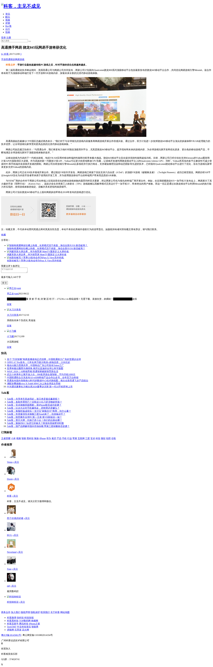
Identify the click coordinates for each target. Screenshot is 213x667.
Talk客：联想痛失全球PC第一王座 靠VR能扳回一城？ (34, 417)
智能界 (34, 626)
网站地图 (65, 612)
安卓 (92, 438)
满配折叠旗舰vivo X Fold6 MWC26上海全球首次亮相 (33, 383)
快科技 (20, 617)
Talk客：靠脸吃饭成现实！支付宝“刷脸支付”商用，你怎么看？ (39, 411)
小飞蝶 (10, 336)
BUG (9, 535)
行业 (69, 438)
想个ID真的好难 (15, 518)
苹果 (74, 438)
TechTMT (11, 626)
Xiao (9, 569)
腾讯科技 (23, 623)
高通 (8, 59)
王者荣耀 (5, 438)
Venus (10, 462)
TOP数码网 (25, 620)
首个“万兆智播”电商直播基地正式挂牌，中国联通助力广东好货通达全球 (44, 359)
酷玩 (7, 17)
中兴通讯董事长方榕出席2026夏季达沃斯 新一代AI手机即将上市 (40, 386)
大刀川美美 (13, 315)
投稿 (7, 32)
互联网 (81, 438)
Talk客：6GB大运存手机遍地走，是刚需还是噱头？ (33, 408)
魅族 (36, 438)
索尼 (54, 438)
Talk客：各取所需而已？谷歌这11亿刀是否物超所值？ (34, 402)
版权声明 (25, 612)
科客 (9, 496)
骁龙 (12, 59)
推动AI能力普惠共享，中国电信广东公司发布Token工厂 (35, 365)
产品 (59, 438)
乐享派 (17, 630)
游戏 (22, 59)
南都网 (34, 620)
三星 (87, 438)
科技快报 (29, 617)
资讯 (7, 14)
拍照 (108, 438)
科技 (98, 438)
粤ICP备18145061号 (11, 635)
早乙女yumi (13, 293)
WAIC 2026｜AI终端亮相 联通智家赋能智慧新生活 (32, 371)
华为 (48, 438)
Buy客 (8, 26)
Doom (10, 479)
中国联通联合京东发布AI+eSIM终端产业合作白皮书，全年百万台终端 (42, 377)
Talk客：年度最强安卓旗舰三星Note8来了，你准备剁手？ (36, 414)
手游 (3, 59)
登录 (3, 37)
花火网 (25, 630)
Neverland (12, 552)
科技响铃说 (13, 602)
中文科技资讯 (24, 626)
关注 (16, 462)
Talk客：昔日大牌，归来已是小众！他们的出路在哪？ (34, 420)
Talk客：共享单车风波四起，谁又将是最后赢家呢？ (33, 399)
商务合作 (5, 612)
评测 (7, 23)
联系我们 (45, 612)
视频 (7, 20)
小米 (13, 438)
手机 (64, 438)
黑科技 (30, 438)
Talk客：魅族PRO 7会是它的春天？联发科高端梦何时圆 (35, 423)
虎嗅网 (10, 630)
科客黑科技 (13, 620)
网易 (17, 59)
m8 (8, 586)
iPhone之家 (34, 623)
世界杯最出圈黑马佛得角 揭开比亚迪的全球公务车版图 (35, 368)
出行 (7, 29)
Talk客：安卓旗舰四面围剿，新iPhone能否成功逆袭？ (34, 405)
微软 (103, 438)
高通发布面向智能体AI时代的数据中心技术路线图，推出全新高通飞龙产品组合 (47, 380)
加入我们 (15, 612)
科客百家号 (13, 623)
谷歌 (113, 438)
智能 (23, 438)
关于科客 (55, 612)
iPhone (42, 438)
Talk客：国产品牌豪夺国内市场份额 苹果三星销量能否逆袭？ (38, 426)
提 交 (4, 283)
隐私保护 (35, 612)
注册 (8, 37)
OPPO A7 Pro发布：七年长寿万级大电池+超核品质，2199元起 (38, 362)
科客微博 (11, 617)
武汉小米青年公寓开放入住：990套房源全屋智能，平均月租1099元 (41, 374)
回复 (9, 304)
